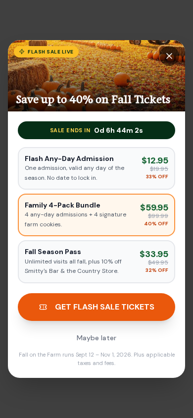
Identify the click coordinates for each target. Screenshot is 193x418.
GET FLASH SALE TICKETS (104, 307)
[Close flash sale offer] (169, 56)
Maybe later (96, 337)
